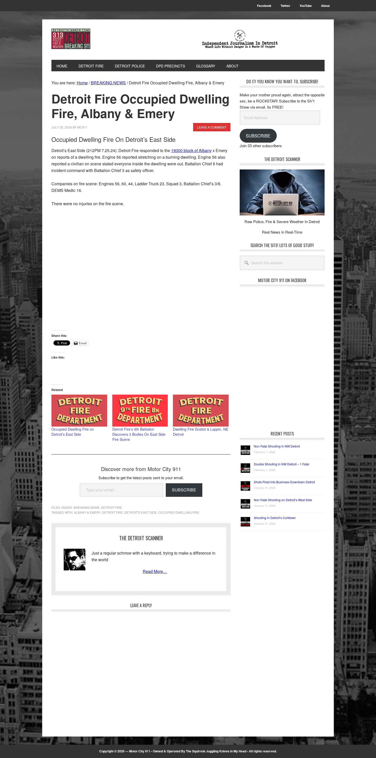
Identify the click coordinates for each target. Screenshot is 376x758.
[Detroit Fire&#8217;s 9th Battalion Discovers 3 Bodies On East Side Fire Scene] (140, 410)
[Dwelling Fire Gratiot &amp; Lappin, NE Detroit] (201, 410)
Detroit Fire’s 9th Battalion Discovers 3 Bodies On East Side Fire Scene (138, 434)
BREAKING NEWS (86, 507)
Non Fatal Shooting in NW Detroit (277, 446)
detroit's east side (140, 512)
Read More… (155, 571)
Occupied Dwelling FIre (178, 512)
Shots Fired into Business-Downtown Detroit (284, 482)
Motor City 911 (85, 39)
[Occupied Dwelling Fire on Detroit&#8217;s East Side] (79, 410)
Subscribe (184, 490)
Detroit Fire (112, 512)
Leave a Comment (211, 127)
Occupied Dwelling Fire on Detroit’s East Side (72, 432)
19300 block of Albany (191, 150)
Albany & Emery (87, 512)
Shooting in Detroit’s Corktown (275, 517)
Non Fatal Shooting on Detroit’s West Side (283, 500)
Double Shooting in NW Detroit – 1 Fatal (281, 464)
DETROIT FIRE (111, 507)
